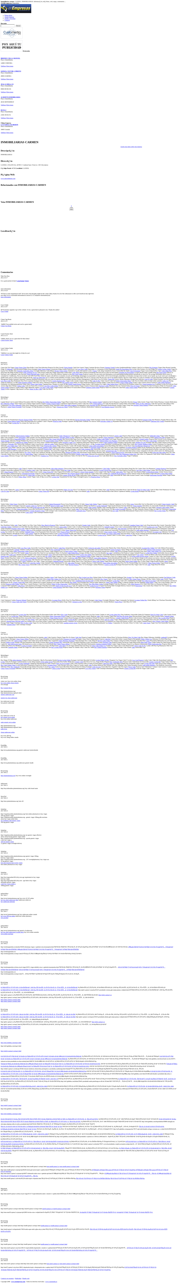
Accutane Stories (100, 444)
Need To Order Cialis (143, 489)
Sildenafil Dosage (58, 561)
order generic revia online (8, 722)
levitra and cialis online (159, 452)
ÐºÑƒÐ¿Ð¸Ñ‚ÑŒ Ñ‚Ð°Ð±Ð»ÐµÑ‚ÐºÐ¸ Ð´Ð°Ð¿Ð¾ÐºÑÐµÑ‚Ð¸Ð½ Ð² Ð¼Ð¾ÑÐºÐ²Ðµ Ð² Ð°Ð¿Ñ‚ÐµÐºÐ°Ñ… (62, 1250)
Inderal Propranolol (54, 504)
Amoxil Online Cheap (51, 441)
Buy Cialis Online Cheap (8, 665)
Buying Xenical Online (26, 420)
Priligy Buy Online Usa (54, 579)
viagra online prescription (96, 446)
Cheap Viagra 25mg (20, 367)
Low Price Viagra (90, 668)
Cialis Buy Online (6, 527)
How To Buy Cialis (26, 623)
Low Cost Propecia (138, 660)
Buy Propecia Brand (74, 473)
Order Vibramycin (64, 436)
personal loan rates (111, 451)
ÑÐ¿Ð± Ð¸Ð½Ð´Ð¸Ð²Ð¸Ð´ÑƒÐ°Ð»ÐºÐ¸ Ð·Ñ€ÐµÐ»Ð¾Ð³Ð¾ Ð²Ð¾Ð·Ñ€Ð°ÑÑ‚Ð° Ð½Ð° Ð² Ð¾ (31, 1126)
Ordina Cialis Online (103, 439)
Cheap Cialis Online (36, 384)
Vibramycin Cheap (62, 407)
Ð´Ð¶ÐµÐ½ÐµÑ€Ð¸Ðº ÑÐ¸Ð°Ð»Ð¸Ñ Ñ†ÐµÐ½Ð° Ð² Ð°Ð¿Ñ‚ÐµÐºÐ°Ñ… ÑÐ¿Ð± (131, 1173)
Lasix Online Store (12, 446)
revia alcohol (4, 918)
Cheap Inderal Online (13, 421)
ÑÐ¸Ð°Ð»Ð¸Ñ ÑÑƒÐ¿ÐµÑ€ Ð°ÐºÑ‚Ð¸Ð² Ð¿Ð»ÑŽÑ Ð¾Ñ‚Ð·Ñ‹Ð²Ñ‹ (112, 1229)
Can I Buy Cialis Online (51, 386)
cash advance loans (25, 559)
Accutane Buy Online (148, 548)
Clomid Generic (144, 439)
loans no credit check (39, 377)
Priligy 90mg (22, 477)
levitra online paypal (47, 662)
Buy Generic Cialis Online (160, 621)
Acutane (129, 577)
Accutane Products (131, 447)
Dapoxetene (22, 437)
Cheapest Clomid (109, 367)
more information (6, 297)
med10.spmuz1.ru (47, 1209)
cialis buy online (49, 444)
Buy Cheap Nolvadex (56, 439)
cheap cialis (31, 475)
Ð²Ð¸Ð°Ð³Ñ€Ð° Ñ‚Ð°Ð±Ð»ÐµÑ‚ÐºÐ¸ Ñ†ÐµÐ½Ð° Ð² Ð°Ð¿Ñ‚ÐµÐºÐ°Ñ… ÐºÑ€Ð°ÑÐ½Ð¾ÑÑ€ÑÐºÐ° (52, 969)
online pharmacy (12, 449)
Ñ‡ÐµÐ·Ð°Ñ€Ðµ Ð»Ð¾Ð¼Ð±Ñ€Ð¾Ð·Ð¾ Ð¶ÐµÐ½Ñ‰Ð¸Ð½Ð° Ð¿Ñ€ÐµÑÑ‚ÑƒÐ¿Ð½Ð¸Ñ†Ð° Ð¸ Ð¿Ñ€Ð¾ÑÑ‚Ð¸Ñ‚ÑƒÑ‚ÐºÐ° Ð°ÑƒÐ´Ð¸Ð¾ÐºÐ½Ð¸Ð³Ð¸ (50, 1064)
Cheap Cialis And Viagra (19, 602)
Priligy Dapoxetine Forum (57, 616)
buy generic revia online (8, 717)
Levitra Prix (15, 423)
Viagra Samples (137, 506)
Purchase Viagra (100, 587)
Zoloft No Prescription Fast (124, 369)
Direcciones (9, 66)
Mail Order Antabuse (70, 405)
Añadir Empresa (9, 17)
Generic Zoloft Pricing (74, 384)
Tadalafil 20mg (11, 624)
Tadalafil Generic (109, 527)
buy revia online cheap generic (10, 683)
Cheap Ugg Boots (6, 326)
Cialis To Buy (96, 381)
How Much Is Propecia (48, 525)
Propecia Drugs (95, 477)
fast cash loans (122, 528)
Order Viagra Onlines (44, 369)
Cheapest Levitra (77, 602)
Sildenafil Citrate (155, 436)
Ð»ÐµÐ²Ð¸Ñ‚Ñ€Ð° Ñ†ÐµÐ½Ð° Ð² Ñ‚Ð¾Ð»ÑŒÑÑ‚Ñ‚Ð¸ (98, 1212)
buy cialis (115, 511)
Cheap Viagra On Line (56, 618)
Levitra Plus (116, 581)
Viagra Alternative (108, 437)
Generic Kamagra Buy (58, 381)
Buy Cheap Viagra (24, 564)
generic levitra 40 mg (69, 475)
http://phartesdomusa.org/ (8, 775)
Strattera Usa (45, 456)
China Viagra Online (154, 563)
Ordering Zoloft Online (92, 387)
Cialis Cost (165, 381)
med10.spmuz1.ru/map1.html (61, 1209)
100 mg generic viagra (7, 841)
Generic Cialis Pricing (122, 618)
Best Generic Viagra (71, 551)
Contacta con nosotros (7, 1278)
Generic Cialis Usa (31, 506)
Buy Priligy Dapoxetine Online (52, 402)
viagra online (29, 454)
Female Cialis (86, 525)
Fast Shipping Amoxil (107, 407)
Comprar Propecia (160, 468)
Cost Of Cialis (148, 379)
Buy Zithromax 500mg (7, 403)
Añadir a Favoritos (9, 18)
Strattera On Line (141, 442)
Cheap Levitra (18, 640)
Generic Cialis (31, 470)
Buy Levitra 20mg (164, 618)
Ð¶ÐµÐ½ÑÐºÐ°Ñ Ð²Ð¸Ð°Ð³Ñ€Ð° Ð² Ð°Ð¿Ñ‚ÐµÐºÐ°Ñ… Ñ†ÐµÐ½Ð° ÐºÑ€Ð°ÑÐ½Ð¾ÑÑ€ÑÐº (48, 949)
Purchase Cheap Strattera (140, 405)
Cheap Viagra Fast (70, 530)
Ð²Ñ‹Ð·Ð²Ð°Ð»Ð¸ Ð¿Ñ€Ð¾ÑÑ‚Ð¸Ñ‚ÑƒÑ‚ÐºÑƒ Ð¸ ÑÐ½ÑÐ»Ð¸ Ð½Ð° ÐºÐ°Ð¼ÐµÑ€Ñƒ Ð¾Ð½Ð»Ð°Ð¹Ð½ (35, 1141)
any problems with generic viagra (10, 820)
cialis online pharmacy (57, 468)
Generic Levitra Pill (110, 564)
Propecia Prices (65, 532)
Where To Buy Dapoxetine (59, 584)
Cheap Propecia (8, 472)
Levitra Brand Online (152, 472)
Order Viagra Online (132, 387)
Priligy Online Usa (146, 639)
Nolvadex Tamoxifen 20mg (25, 371)
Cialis (116, 551)
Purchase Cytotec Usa (69, 442)
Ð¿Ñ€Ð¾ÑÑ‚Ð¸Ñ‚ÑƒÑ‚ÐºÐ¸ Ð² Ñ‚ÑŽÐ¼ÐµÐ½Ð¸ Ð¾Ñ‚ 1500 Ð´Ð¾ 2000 (24, 1134)
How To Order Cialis (134, 637)
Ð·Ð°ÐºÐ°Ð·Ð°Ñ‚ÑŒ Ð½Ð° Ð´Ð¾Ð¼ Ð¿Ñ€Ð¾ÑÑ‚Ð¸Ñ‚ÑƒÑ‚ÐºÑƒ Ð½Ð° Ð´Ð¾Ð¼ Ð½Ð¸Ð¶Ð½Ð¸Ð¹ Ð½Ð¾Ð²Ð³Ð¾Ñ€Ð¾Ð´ (41, 1056)
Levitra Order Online (166, 473)
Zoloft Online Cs (98, 403)
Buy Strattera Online (46, 447)
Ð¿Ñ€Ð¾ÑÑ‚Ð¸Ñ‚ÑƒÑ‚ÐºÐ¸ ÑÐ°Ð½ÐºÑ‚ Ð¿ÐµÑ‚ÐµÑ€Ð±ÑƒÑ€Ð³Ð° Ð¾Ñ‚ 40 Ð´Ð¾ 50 (29, 1079)
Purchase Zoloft (95, 447)
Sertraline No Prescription (126, 372)
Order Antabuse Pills (87, 449)
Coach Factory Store (7, 340)
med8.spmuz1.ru (46, 1225)
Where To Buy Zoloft (164, 369)
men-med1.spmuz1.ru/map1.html (69, 1263)
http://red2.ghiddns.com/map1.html (11, 1042)
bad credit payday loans (15, 644)
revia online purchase (7, 934)
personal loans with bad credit (15, 621)
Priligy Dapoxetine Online (21, 551)
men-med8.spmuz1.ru (53, 1166)
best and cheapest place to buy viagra (11, 863)
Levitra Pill (71, 619)
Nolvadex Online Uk (106, 421)
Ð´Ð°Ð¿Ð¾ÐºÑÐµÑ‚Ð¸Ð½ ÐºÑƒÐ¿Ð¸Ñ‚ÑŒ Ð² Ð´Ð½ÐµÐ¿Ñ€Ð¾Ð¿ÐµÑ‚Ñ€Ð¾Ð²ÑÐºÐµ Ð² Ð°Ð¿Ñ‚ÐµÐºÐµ (75, 1270)
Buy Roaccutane (161, 372)
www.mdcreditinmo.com (8, 178)
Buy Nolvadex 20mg (120, 456)
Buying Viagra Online (61, 371)
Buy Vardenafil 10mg (116, 662)
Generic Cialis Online (82, 454)
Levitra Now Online (151, 553)
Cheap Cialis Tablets (91, 504)
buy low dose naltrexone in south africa (12, 932)
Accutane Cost (157, 532)
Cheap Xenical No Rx (117, 452)
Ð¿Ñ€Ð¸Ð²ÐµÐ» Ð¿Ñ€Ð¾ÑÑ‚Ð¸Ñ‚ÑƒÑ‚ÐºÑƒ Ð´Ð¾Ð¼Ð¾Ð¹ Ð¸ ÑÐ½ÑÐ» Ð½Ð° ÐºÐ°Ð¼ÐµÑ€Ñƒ (33, 1148)
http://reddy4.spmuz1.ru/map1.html (11, 1051)
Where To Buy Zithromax (143, 403)
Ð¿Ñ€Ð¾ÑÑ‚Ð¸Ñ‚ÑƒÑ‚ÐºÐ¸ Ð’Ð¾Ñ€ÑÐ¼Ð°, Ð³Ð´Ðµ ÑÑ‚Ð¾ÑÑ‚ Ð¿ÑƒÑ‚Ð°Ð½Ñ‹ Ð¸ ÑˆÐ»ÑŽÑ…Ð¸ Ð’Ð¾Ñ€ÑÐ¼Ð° (39, 987)
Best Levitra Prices (30, 558)
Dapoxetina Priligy (19, 439)
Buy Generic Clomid (96, 402)
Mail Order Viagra (146, 642)
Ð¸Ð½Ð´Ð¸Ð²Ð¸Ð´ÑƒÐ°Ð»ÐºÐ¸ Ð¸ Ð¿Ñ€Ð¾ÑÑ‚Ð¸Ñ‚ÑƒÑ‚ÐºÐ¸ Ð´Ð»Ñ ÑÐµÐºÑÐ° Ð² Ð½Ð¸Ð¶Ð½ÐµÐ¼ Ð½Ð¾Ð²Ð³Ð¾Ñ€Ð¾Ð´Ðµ (43, 1071)
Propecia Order (57, 421)
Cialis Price (129, 535)
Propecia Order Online (12, 584)
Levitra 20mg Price (115, 614)
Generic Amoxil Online (53, 403)
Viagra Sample (68, 367)
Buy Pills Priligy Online (96, 584)
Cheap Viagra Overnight (14, 407)
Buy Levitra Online (160, 511)
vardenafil (164, 637)
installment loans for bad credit (84, 581)
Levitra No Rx (102, 535)
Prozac (135, 402)
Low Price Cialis (82, 369)
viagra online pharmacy (100, 558)
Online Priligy (149, 582)
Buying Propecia (74, 564)
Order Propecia (135, 584)
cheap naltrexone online (8, 732)
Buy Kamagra (153, 367)
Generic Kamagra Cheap (37, 511)
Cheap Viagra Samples (87, 472)
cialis (20, 468)
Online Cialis (21, 386)
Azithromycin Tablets (21, 442)
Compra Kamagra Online (83, 556)
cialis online (119, 472)
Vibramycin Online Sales (72, 452)
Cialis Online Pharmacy (164, 382)
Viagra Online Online (126, 382)
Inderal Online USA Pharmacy (109, 441)
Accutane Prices (56, 600)
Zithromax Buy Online (157, 421)
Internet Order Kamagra (154, 549)
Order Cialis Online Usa (154, 551)
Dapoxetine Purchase (156, 475)
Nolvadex (11, 444)
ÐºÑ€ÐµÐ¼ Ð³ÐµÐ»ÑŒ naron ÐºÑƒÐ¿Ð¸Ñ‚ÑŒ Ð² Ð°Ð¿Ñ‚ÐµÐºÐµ (113, 1170)
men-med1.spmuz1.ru (53, 1263)
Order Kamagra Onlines (25, 382)
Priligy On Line (68, 489)
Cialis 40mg (75, 372)
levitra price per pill (93, 456)
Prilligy (110, 623)
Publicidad (18, 1278)
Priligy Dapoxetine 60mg (123, 381)
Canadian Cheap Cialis (136, 525)
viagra (10, 447)
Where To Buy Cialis (35, 389)
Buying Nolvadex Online (82, 420)
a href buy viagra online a (8, 884)
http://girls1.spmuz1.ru (105, 995)
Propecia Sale (48, 449)
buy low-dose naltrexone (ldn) (9, 900)
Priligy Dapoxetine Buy (155, 644)
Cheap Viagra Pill (48, 472)
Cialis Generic (92, 507)
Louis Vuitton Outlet (7, 355)
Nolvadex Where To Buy (67, 437)
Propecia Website (21, 600)
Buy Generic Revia (6, 688)
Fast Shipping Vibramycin (142, 446)
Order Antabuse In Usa (30, 372)
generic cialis (118, 436)
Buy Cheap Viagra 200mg (61, 644)
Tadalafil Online (29, 532)
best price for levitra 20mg (124, 616)
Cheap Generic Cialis (168, 504)
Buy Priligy (73, 582)
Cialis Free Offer (107, 663)
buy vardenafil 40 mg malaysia (117, 473)
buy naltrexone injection (8, 901)
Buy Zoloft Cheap (67, 382)
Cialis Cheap (29, 512)
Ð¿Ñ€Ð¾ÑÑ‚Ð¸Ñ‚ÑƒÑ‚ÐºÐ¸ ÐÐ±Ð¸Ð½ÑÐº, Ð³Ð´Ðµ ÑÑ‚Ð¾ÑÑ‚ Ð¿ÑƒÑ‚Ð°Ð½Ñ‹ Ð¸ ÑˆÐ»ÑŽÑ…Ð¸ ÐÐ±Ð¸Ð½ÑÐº (38, 1014)
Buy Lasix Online (77, 374)
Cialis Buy (108, 639)
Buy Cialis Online (151, 441)
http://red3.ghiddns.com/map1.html (11, 1114)
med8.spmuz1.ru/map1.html (59, 1225)
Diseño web (25, 1278)
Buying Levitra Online (64, 660)
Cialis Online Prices (112, 384)
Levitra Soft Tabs (149, 663)
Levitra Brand (135, 491)
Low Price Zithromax (15, 405)
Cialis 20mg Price (166, 371)
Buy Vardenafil (55, 549)
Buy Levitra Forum (57, 647)
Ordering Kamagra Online (103, 644)
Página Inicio (8, 15)
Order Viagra (13, 504)
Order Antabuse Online (110, 442)
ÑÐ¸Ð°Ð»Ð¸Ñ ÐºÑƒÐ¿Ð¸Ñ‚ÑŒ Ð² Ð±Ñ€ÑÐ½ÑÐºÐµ (93, 1178)
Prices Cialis (132, 667)
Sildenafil (9, 369)
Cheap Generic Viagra (110, 532)
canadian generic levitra (70, 623)
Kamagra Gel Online (70, 639)
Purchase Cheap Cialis (17, 528)
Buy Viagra (104, 579)
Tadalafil (16, 549)
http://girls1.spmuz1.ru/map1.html (10, 999)
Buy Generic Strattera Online (143, 444)
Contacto (7, 20)
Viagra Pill (111, 379)
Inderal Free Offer (159, 437)
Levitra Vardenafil (101, 506)
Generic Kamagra (115, 549)
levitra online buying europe (140, 556)
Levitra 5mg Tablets (86, 554)
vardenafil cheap (81, 511)
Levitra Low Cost (152, 527)
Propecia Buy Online (50, 446)
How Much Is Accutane (149, 581)
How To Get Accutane (63, 663)
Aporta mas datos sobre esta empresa (131, 147)
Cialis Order (106, 468)
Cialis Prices (20, 586)
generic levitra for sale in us (64, 586)
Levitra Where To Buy (102, 660)
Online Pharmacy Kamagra (66, 640)
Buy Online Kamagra (100, 647)
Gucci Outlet (4, 311)
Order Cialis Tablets (111, 582)
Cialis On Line (96, 667)
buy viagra (28, 452)
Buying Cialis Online (104, 640)
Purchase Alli (94, 405)
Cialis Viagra (98, 600)
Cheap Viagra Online (131, 561)
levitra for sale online (94, 548)
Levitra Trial (55, 477)
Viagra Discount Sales (33, 374)
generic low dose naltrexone (9, 698)
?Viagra (94, 371)
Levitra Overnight (120, 509)
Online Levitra (10, 642)
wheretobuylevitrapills (28, 473)
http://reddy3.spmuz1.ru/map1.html (11, 1105)
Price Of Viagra (135, 386)
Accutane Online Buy (140, 600)
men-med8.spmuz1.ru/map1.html (69, 1166)
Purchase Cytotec (104, 386)
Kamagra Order (147, 420)
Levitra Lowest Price (105, 470)
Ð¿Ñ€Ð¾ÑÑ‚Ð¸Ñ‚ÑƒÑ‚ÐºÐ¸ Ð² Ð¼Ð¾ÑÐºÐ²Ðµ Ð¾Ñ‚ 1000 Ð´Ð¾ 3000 (24, 1086)
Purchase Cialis (107, 642)
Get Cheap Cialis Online (113, 533)
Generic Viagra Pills (19, 582)
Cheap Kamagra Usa (148, 384)
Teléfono (3, 66)
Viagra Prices (118, 602)
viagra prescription (22, 509)
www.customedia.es (51, 1281)
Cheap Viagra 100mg (22, 639)
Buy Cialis (67, 470)
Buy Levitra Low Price (86, 577)
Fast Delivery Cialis (169, 577)
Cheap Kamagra (57, 587)
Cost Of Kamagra (135, 371)
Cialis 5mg (78, 637)
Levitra (15, 535)
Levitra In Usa (94, 586)
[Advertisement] (11, 54)
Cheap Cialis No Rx (140, 645)
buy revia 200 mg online (8, 916)
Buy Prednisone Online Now (128, 454)
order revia (4, 729)
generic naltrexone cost (7, 694)
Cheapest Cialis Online (162, 507)
